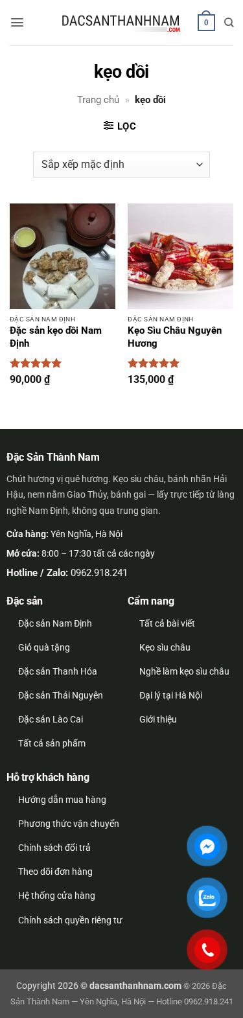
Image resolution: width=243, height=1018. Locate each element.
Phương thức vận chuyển (68, 823)
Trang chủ (98, 100)
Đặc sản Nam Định (55, 623)
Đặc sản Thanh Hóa (57, 671)
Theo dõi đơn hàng (55, 871)
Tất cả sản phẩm (52, 743)
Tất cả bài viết (167, 623)
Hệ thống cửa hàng (56, 895)
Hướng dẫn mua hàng (62, 799)
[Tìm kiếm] (228, 22)
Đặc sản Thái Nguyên (60, 695)
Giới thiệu (158, 719)
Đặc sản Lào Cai (50, 719)
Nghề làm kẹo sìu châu (184, 671)
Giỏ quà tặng (44, 647)
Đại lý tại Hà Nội (170, 695)
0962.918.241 (99, 573)
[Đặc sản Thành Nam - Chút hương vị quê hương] (122, 23)
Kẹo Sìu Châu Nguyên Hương (175, 337)
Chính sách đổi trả (54, 847)
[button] (17, 22)
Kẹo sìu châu (165, 647)
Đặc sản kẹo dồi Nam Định (56, 337)
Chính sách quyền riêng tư (70, 920)
